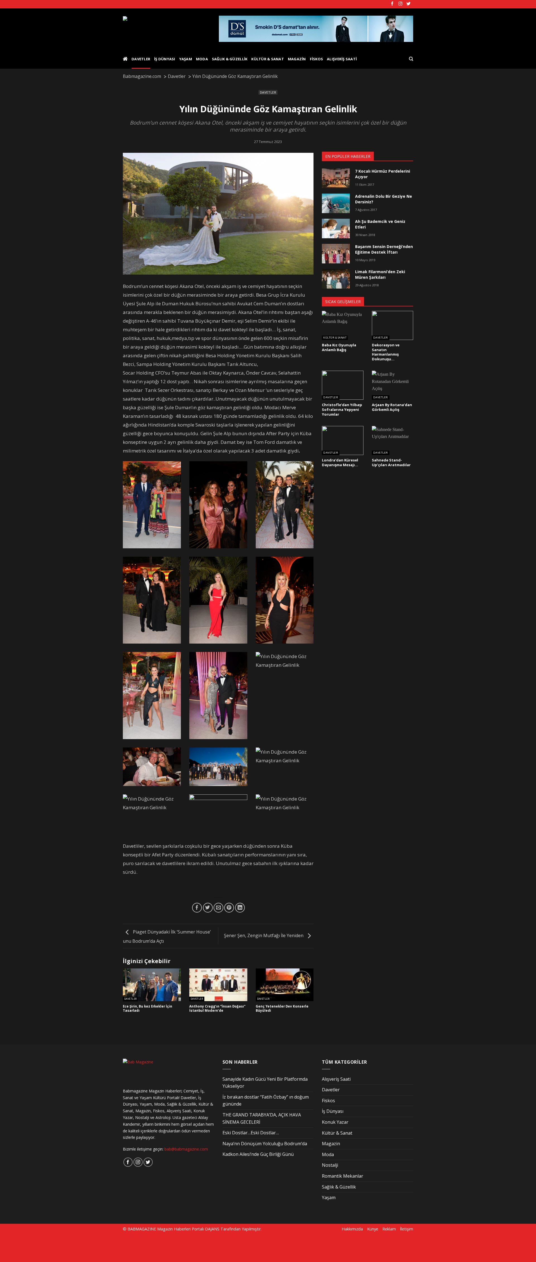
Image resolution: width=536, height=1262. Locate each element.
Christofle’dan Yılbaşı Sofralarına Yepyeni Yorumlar (342, 409)
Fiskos (316, 58)
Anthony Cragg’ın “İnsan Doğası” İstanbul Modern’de (217, 1008)
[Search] (411, 59)
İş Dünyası (164, 58)
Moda (202, 58)
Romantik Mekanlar (342, 1176)
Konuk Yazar (335, 1122)
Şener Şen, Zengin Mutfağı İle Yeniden (264, 935)
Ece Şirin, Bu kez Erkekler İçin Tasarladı (147, 1008)
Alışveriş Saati (342, 58)
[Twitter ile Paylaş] (208, 908)
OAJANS (212, 1229)
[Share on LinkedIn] (240, 908)
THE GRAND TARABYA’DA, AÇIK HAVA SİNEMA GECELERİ (261, 1118)
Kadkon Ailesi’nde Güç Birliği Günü (258, 1154)
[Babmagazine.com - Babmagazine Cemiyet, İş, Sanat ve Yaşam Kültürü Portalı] (166, 28)
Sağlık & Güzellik (229, 58)
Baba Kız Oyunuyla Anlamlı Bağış (339, 347)
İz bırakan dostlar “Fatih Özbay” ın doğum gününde (265, 1100)
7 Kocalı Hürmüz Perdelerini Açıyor (382, 173)
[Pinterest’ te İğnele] (229, 908)
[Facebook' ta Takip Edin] (392, 4)
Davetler (140, 58)
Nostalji (330, 1165)
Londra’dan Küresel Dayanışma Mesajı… (340, 462)
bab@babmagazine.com (186, 1149)
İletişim (406, 1229)
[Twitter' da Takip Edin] (408, 4)
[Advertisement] (95, 1247)
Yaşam (185, 58)
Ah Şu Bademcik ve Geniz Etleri (380, 224)
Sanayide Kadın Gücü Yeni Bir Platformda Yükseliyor (265, 1082)
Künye (372, 1229)
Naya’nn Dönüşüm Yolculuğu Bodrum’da (264, 1143)
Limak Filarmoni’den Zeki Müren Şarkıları (380, 274)
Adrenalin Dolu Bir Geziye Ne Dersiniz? (383, 199)
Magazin (297, 58)
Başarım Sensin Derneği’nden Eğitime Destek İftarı (384, 249)
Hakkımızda (352, 1229)
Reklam (389, 1229)
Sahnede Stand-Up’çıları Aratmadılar (391, 462)
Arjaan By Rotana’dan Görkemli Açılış (392, 407)
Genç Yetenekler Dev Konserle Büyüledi (282, 1008)
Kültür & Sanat (267, 58)
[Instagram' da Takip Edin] (400, 4)
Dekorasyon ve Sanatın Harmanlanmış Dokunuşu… (385, 352)
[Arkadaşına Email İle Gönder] (218, 908)
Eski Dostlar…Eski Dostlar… (250, 1133)
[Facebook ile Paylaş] (197, 908)
